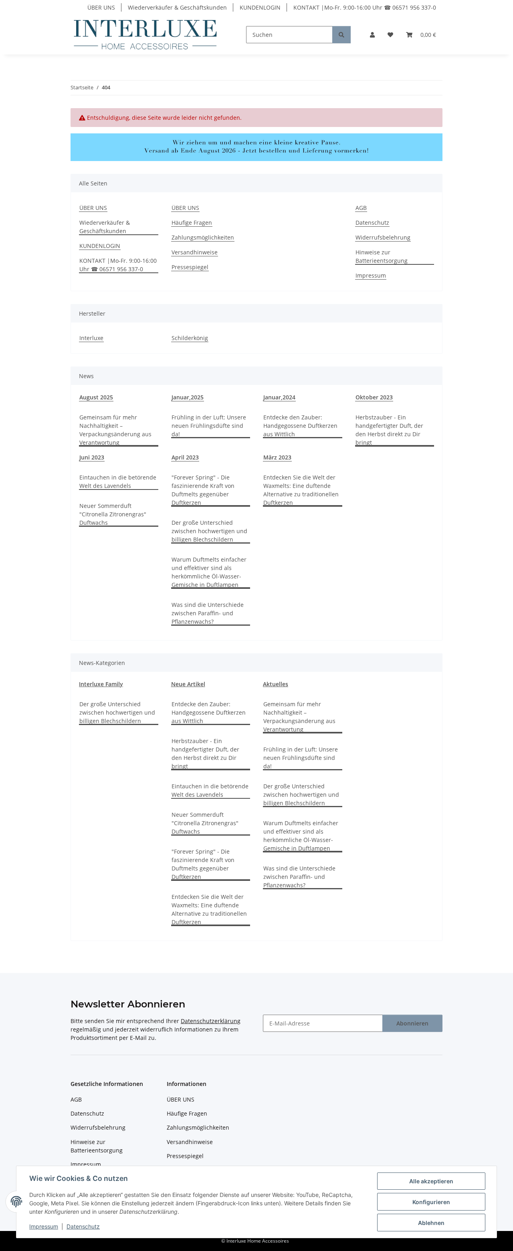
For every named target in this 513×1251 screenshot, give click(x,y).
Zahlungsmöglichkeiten (203, 237)
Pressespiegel (190, 267)
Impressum (43, 1226)
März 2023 (277, 457)
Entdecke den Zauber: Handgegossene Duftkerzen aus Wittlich (300, 425)
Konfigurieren (431, 1202)
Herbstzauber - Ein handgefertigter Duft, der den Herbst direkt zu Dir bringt (389, 429)
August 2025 (96, 397)
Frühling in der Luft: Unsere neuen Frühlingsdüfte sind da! (209, 425)
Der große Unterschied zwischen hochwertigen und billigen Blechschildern (209, 531)
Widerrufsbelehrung (382, 237)
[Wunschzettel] (390, 34)
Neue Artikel (188, 684)
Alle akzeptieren (431, 1181)
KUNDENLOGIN (260, 7)
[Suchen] (341, 34)
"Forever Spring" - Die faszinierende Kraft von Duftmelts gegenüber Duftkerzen (203, 489)
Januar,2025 (188, 397)
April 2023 (185, 457)
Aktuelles (275, 684)
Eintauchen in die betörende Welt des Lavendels (117, 481)
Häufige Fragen (192, 222)
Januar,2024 (279, 397)
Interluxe (91, 338)
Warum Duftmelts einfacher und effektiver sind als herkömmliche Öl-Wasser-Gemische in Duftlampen (209, 572)
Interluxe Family (101, 684)
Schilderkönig (190, 338)
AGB (361, 208)
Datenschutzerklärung (210, 1021)
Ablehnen (431, 1222)
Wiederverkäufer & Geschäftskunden (177, 7)
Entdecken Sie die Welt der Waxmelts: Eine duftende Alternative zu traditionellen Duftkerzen (301, 489)
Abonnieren (412, 1023)
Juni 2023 (91, 457)
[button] (372, 34)
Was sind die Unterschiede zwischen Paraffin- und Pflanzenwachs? (208, 613)
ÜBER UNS (101, 7)
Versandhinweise (195, 252)
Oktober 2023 (374, 397)
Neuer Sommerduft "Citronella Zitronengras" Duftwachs (112, 514)
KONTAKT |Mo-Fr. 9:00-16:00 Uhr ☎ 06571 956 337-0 (364, 7)
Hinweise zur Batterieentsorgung (381, 256)
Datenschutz (83, 1226)
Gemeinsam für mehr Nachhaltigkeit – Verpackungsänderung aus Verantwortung (115, 429)
